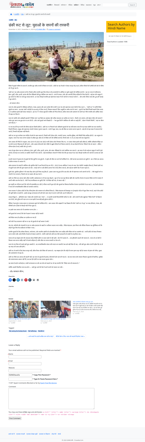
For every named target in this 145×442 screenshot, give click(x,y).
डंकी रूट (42, 331)
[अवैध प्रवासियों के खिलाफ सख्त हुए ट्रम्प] (89, 308)
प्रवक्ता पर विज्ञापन (44, 434)
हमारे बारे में (12, 434)
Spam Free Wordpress (48, 383)
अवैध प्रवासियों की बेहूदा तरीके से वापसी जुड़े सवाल (53, 319)
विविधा (82, 5)
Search (132, 5)
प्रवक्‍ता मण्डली (20, 434)
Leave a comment (54, 29)
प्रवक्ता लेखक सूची (31, 434)
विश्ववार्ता (56, 5)
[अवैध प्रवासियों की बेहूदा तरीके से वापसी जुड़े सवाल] (56, 309)
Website (12, 368)
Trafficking (33, 331)
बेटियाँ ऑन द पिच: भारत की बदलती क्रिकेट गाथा (69, 336)
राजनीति (49, 5)
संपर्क (59, 434)
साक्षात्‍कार (89, 5)
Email (11, 361)
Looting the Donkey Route (18, 331)
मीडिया (70, 5)
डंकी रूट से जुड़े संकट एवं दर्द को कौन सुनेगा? (20, 319)
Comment (12, 387)
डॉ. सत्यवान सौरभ (40, 29)
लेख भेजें (54, 434)
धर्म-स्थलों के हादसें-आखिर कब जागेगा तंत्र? (41, 336)
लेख (22, 14)
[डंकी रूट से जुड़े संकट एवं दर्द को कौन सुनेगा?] (24, 309)
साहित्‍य (76, 5)
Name (11, 354)
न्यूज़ (94, 5)
